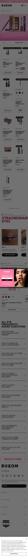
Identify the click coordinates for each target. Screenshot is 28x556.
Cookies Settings (14, 553)
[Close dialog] (27, 269)
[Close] (26, 538)
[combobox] (3, 278)
